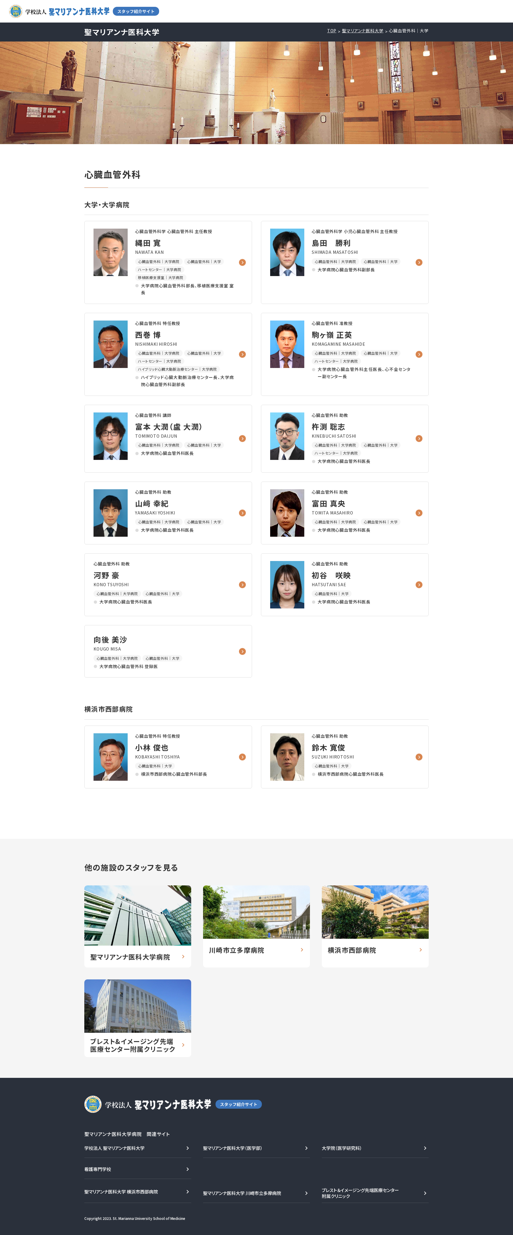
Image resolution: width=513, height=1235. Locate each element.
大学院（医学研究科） (342, 1148)
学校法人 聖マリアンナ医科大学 (114, 1148)
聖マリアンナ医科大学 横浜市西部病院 (121, 1191)
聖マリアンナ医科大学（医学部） (233, 1148)
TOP (332, 30)
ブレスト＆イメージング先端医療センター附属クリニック (360, 1193)
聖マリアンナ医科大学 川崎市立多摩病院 (242, 1193)
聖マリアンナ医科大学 (362, 30)
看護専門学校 (97, 1169)
